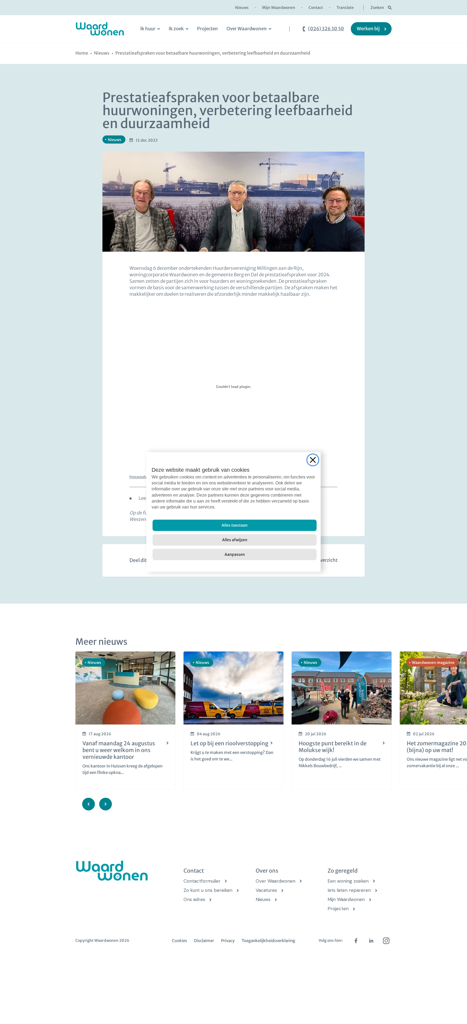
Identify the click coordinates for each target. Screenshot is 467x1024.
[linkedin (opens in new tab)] (371, 940)
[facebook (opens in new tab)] (356, 940)
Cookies (179, 940)
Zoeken (377, 7)
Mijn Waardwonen (278, 7)
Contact (316, 7)
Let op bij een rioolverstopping (229, 743)
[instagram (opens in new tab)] (386, 940)
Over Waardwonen (246, 29)
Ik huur (147, 29)
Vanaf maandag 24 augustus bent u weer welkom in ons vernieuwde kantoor (118, 750)
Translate (345, 7)
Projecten (207, 29)
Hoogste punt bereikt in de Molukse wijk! (332, 746)
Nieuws (242, 7)
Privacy (228, 940)
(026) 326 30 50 (326, 28)
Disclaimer (204, 940)
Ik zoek (176, 29)
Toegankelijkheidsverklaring (268, 940)
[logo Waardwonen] (99, 29)
